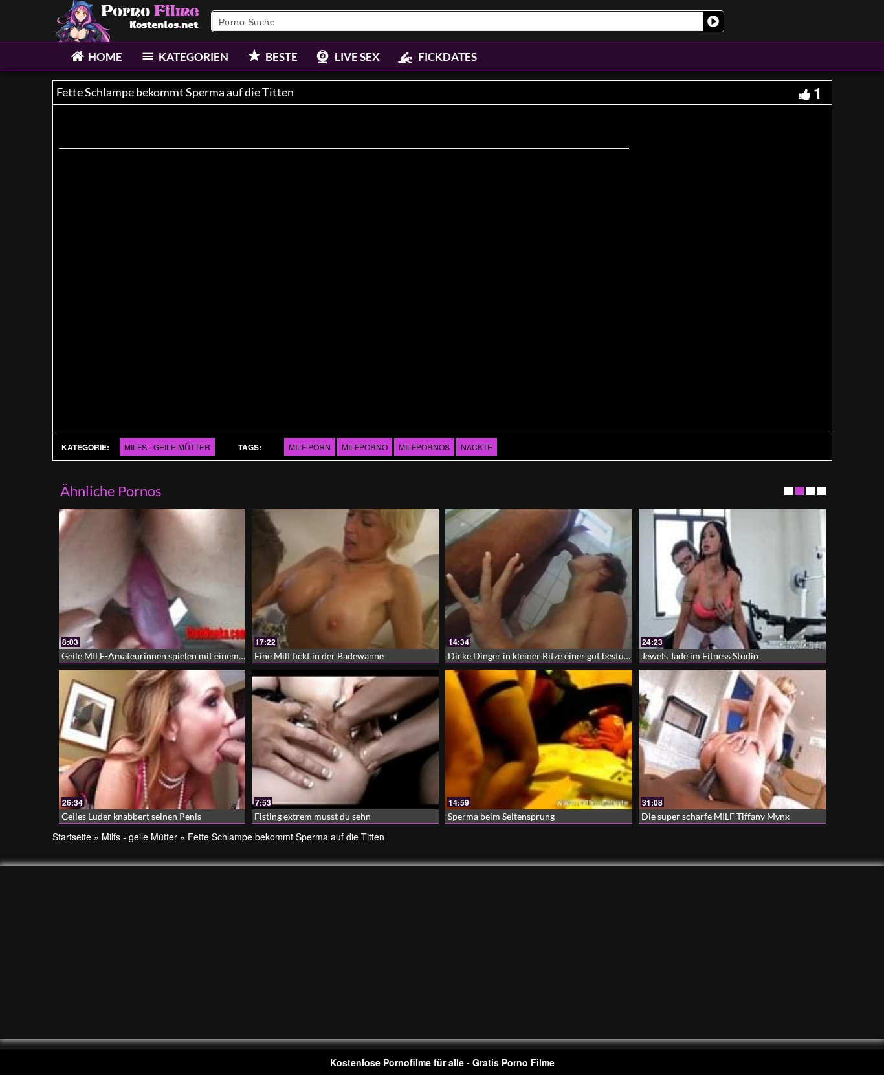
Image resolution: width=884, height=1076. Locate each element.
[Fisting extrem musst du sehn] (345, 740)
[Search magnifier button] (713, 21)
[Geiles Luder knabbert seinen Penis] (152, 740)
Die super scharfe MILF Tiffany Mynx (715, 816)
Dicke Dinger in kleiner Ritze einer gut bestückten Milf (556, 655)
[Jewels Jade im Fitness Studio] (732, 579)
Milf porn (310, 446)
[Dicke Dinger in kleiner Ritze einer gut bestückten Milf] (538, 579)
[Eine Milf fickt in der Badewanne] (345, 579)
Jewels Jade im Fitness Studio (699, 655)
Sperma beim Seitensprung (501, 816)
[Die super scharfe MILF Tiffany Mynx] (732, 740)
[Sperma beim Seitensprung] (538, 740)
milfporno (365, 446)
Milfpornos (424, 446)
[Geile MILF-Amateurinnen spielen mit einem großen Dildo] (152, 579)
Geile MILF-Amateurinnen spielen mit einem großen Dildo (177, 655)
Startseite (71, 836)
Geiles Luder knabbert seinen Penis (131, 816)
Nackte (476, 446)
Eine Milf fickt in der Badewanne (319, 655)
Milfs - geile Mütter (167, 446)
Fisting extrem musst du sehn (312, 816)
